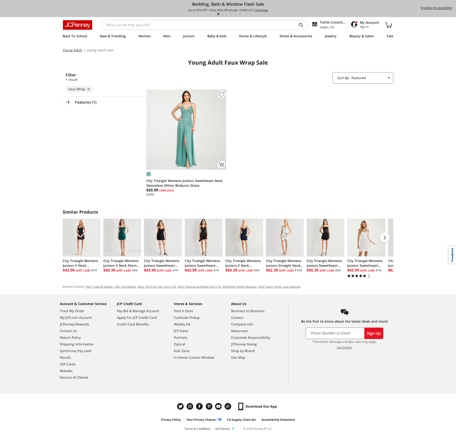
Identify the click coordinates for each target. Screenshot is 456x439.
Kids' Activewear (125, 287)
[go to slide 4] (231, 14)
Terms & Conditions (197, 429)
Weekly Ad (182, 324)
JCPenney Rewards (74, 324)
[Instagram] (190, 406)
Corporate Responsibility (250, 337)
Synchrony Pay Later (76, 350)
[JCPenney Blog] (228, 406)
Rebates (66, 370)
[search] (303, 25)
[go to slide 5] (235, 14)
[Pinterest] (209, 406)
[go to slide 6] (239, 14)
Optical (179, 344)
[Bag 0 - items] (388, 25)
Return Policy (70, 337)
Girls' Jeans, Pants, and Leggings (279, 287)
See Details (344, 347)
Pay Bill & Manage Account (138, 311)
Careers (237, 317)
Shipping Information (77, 344)
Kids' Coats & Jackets (99, 287)
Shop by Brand (243, 350)
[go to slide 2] (222, 14)
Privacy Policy (171, 420)
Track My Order (72, 311)
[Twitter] (181, 406)
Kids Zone (182, 350)
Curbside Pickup (187, 317)
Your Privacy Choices (201, 420)
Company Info (242, 324)
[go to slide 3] (227, 14)
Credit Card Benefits (133, 324)
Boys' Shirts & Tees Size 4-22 (157, 287)
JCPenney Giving (244, 344)
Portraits (180, 337)
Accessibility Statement (278, 420)
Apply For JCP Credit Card (137, 317)
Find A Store (183, 311)
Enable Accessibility (436, 7)
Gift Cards (68, 364)
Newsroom (239, 331)
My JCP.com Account (76, 317)
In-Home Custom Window (194, 357)
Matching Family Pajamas (239, 287)
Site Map (238, 357)
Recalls (65, 357)
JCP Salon (181, 331)
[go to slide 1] (218, 14)
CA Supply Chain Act (241, 420)
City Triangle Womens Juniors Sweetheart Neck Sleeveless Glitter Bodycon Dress (184, 183)
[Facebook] (200, 406)
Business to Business (248, 311)
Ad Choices (222, 429)
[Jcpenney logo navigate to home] (77, 25)
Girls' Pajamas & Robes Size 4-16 (199, 287)
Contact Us (68, 331)
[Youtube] (219, 406)
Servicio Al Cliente (74, 377)
